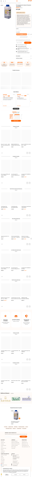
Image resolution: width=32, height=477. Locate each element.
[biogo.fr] (5, 399)
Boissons (14, 428)
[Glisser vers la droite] (30, 153)
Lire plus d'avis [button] (16, 108)
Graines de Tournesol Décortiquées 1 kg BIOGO (26, 237)
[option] (8, 11)
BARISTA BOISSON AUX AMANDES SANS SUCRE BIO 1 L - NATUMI (15, 145)
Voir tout (16, 251)
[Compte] (3, 1)
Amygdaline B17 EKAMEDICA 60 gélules (26, 175)
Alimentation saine (9, 428)
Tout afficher (12, 393)
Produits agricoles (21, 426)
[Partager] (30, 34)
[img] (5, 94)
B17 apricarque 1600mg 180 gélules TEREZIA (5, 175)
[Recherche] (5, 1)
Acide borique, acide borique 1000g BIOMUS (26, 207)
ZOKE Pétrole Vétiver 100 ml (15, 380)
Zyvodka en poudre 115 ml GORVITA (5, 381)
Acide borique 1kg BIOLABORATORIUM (4, 207)
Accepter (15, 474)
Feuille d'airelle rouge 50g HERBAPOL (25, 351)
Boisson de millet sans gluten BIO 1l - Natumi (26, 145)
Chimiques (15, 426)
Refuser (24, 474)
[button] (18, 7)
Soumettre (23, 436)
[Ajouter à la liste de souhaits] (19, 416)
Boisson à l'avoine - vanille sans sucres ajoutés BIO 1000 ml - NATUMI (5, 145)
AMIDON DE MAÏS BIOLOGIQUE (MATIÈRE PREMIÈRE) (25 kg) (25, 298)
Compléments (19, 428)
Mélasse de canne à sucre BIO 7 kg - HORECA (5, 298)
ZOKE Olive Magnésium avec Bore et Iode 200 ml (25, 381)
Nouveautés (24, 428)
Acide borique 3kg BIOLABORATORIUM (14, 207)
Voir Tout (16, 127)
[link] (29, 34)
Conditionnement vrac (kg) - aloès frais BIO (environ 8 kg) (16, 298)
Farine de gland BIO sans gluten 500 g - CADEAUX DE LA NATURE (15, 237)
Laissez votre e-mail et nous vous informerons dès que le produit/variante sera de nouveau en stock (23, 40)
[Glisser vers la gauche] (27, 153)
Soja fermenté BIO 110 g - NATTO (5, 237)
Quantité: (17, 28)
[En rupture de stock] (19, 418)
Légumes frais (10, 426)
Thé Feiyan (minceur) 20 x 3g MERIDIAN (5, 351)
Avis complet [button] (5, 105)
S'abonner (27, 42)
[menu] (1, 1)
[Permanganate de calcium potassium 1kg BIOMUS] (16, 415)
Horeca (27, 426)
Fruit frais (5, 426)
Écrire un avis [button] (16, 120)
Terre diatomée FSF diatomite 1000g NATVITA (15, 175)
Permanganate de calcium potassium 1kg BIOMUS (15, 422)
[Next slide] (30, 101)
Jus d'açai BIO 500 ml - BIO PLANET (15, 351)
